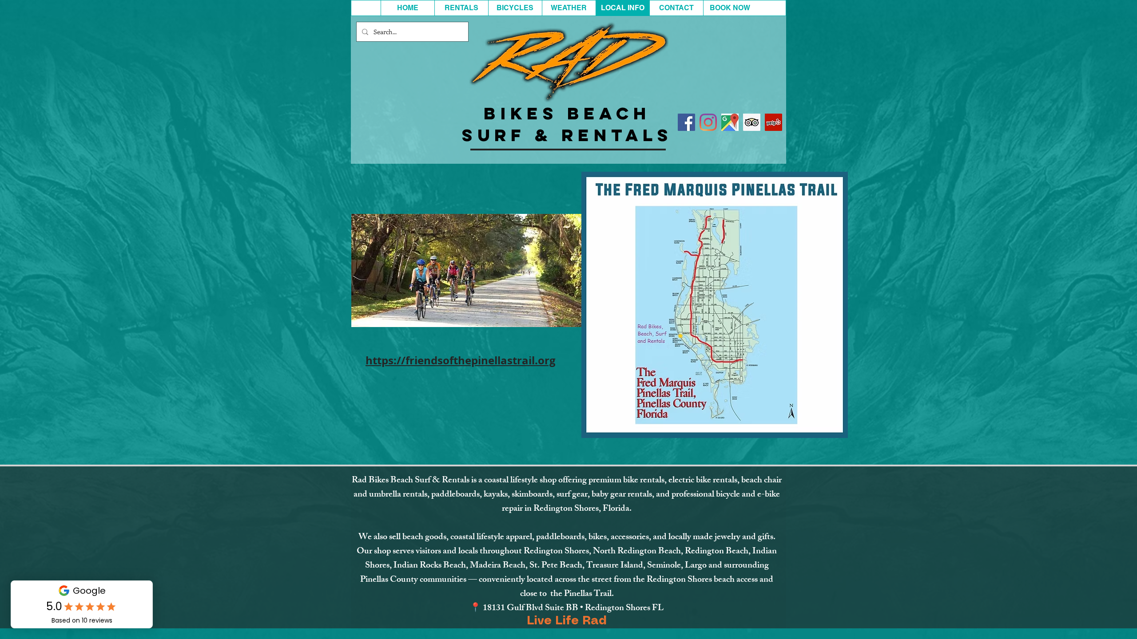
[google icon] (730, 122)
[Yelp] (773, 122)
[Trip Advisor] (751, 122)
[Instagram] (708, 122)
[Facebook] (686, 122)
